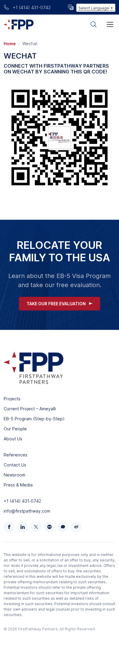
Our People (15, 428)
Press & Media (18, 484)
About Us (13, 438)
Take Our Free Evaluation (56, 303)
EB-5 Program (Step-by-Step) (34, 418)
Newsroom (14, 474)
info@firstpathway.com (27, 510)
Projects (12, 398)
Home (10, 43)
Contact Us (15, 464)
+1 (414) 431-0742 (31, 7)
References (15, 454)
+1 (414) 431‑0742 (22, 500)
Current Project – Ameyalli (30, 408)
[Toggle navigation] (110, 24)
